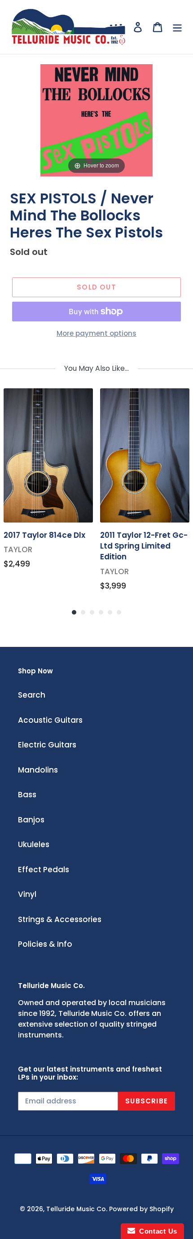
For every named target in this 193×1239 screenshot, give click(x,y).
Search (31, 695)
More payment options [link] (96, 333)
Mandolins (38, 769)
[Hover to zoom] (96, 119)
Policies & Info (45, 944)
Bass (27, 794)
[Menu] (177, 27)
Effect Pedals (43, 869)
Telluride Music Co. (76, 1208)
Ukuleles (33, 844)
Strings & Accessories (59, 919)
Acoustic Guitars (50, 720)
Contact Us (156, 1231)
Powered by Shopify (141, 1208)
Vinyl (27, 894)
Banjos (31, 819)
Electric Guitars (47, 744)
